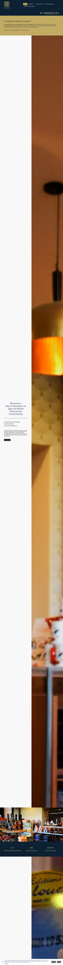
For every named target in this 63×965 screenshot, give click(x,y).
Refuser (58, 961)
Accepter (53, 961)
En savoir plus (7, 439)
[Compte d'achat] (58, 13)
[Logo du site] (7, 5)
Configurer (6, 963)
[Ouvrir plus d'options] (37, 6)
